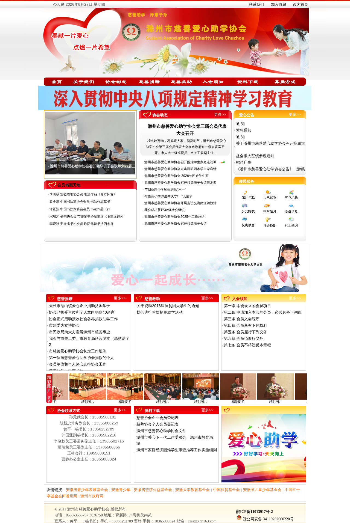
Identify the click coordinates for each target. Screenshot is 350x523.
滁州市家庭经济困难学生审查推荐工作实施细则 (176, 450)
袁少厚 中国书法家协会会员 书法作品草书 (79, 202)
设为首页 (300, 4)
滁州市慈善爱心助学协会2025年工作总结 (174, 217)
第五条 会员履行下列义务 (245, 332)
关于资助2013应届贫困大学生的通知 (168, 306)
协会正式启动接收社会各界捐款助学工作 (83, 319)
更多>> (220, 114)
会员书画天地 (68, 185)
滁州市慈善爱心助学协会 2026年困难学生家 (176, 176)
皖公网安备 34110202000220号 (268, 519)
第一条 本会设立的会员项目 (247, 306)
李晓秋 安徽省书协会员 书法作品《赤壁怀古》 (83, 194)
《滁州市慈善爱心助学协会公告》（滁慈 (270, 169)
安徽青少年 (120, 490)
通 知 (240, 123)
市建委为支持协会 (64, 325)
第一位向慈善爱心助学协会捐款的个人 (81, 357)
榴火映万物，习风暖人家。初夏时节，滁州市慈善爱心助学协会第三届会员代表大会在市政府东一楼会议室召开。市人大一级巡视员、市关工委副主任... (186, 147)
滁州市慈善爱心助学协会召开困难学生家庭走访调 (180, 162)
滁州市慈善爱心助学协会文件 (161, 431)
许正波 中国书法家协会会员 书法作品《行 (79, 209)
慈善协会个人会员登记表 (157, 424)
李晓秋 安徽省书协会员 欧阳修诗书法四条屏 (81, 224)
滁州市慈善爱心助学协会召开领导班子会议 (175, 223)
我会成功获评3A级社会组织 (164, 210)
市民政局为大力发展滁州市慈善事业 (79, 332)
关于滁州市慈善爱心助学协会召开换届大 (270, 143)
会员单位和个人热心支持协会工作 (77, 364)
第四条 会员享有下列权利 (245, 325)
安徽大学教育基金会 (192, 490)
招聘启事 (243, 162)
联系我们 (256, 4)
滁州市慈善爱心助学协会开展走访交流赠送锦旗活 (180, 203)
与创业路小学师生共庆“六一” (165, 189)
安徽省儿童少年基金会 (262, 490)
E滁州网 (70, 496)
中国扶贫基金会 (226, 490)
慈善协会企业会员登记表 (157, 417)
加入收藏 (278, 4)
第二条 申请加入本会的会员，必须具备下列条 (263, 312)
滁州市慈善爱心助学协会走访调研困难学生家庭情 (180, 169)
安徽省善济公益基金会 (153, 490)
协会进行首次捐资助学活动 (160, 312)
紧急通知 (243, 130)
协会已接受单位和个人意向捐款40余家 (82, 312)
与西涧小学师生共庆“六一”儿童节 (168, 196)
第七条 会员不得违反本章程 (247, 345)
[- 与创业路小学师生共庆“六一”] (90, 143)
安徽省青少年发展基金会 (87, 490)
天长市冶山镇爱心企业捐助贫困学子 (79, 306)
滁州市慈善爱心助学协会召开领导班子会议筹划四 (180, 183)
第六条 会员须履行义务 (243, 338)
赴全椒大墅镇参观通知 (255, 156)
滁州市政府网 (91, 496)
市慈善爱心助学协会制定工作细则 (77, 351)
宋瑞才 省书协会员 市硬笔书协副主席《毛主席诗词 (86, 216)
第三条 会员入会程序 (241, 319)
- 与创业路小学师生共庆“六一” (72, 166)
